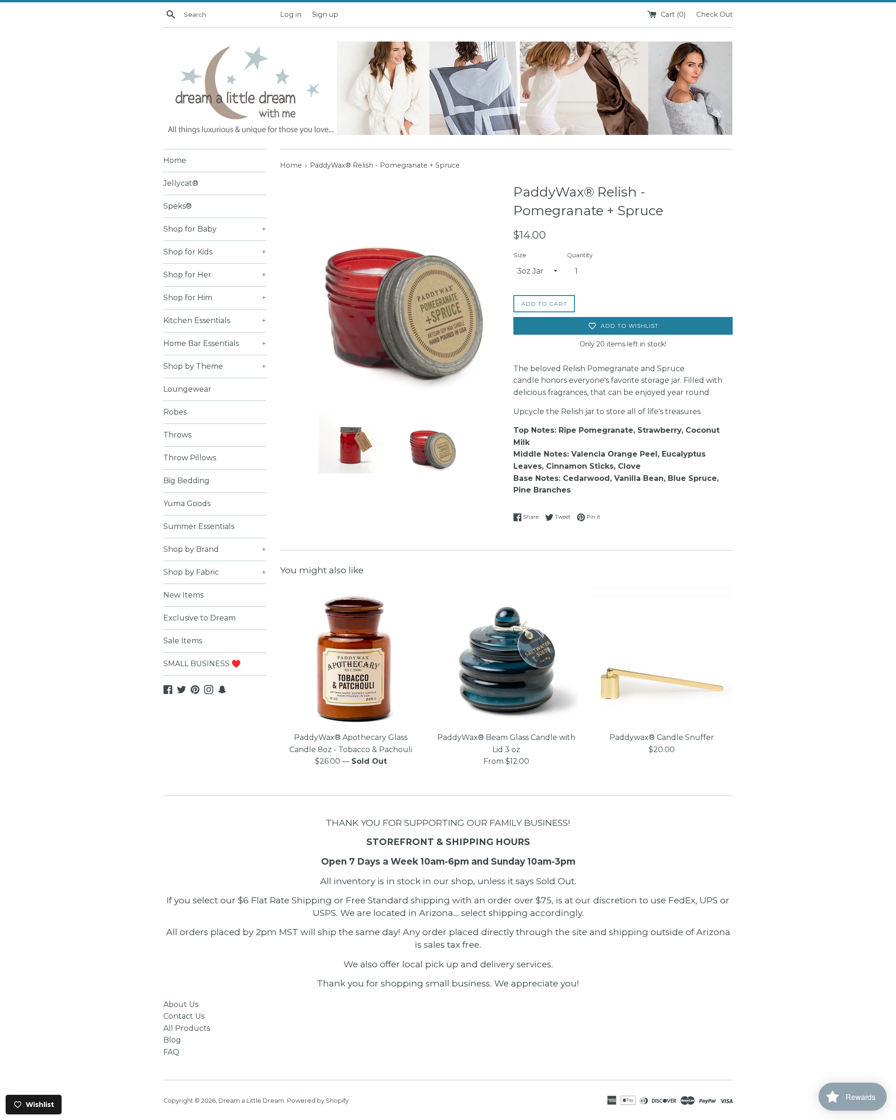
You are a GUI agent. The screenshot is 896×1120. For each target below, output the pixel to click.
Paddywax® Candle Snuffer (661, 737)
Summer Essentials (198, 526)
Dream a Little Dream (251, 1100)
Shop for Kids (214, 251)
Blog (172, 1039)
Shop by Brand (214, 549)
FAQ (171, 1052)
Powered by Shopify (318, 1100)
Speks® (177, 206)
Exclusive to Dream (199, 617)
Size (519, 255)
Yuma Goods (186, 503)
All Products (186, 1028)
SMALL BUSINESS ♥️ (202, 663)
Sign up (325, 14)
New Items (183, 595)
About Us (180, 1004)
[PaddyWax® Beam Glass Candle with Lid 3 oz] (506, 656)
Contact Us (183, 1016)
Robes (175, 412)
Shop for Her (214, 274)
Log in (290, 14)
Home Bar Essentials (214, 343)
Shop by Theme (214, 366)
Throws (177, 434)
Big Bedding (186, 480)
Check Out (714, 14)
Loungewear (187, 389)
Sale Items (182, 640)
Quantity (580, 255)
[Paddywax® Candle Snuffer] (662, 656)
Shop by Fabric (214, 572)
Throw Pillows (189, 457)
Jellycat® (180, 183)
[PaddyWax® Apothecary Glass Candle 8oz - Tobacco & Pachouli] (350, 656)
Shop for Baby (214, 229)
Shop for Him (214, 297)
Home (174, 160)
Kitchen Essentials (214, 320)
